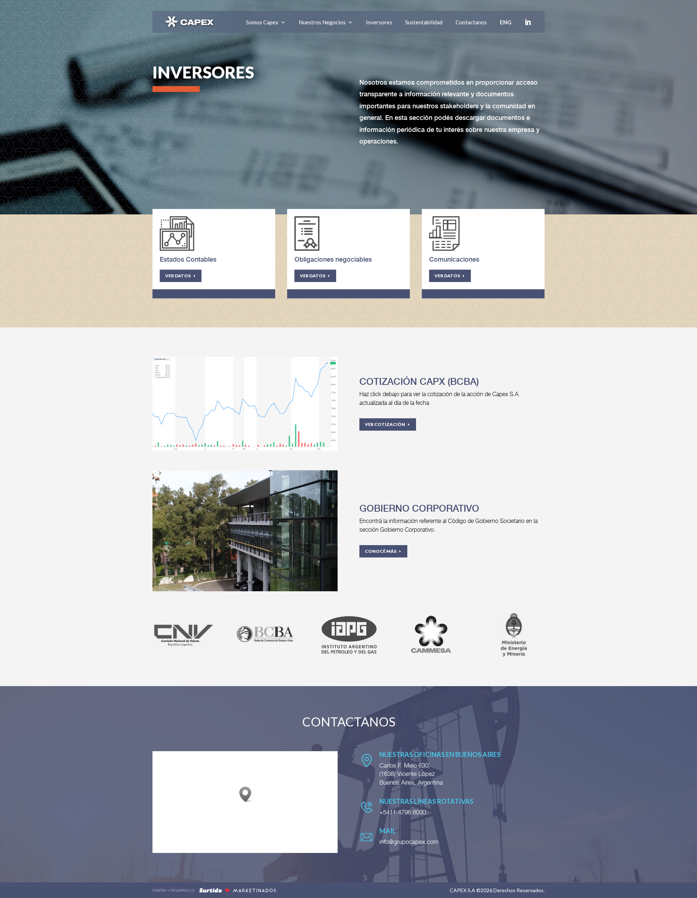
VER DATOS (178, 275)
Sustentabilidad (424, 22)
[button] (247, 794)
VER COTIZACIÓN (385, 424)
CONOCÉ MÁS (380, 551)
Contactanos (471, 22)
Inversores (379, 22)
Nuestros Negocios (322, 22)
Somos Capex (262, 22)
